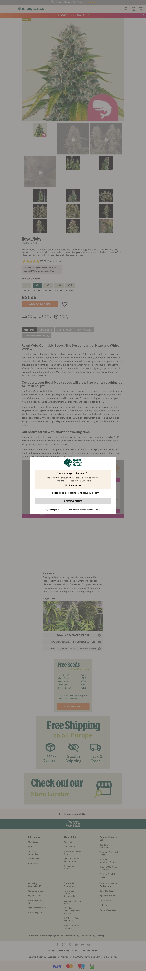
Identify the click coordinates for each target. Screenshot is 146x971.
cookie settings (69, 492)
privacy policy (91, 492)
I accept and (75, 492)
